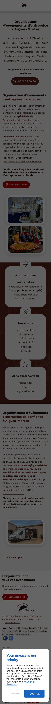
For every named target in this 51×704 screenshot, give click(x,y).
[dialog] (25, 675)
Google (29, 682)
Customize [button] (15, 694)
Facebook (12, 684)
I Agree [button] (34, 693)
